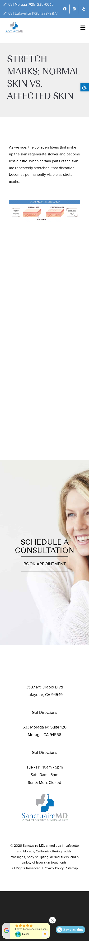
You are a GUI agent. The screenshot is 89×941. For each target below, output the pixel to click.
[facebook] (64, 9)
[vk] (83, 9)
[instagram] (74, 9)
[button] (84, 87)
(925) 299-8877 (44, 703)
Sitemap (72, 868)
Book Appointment (44, 564)
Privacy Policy (54, 868)
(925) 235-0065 (44, 744)
